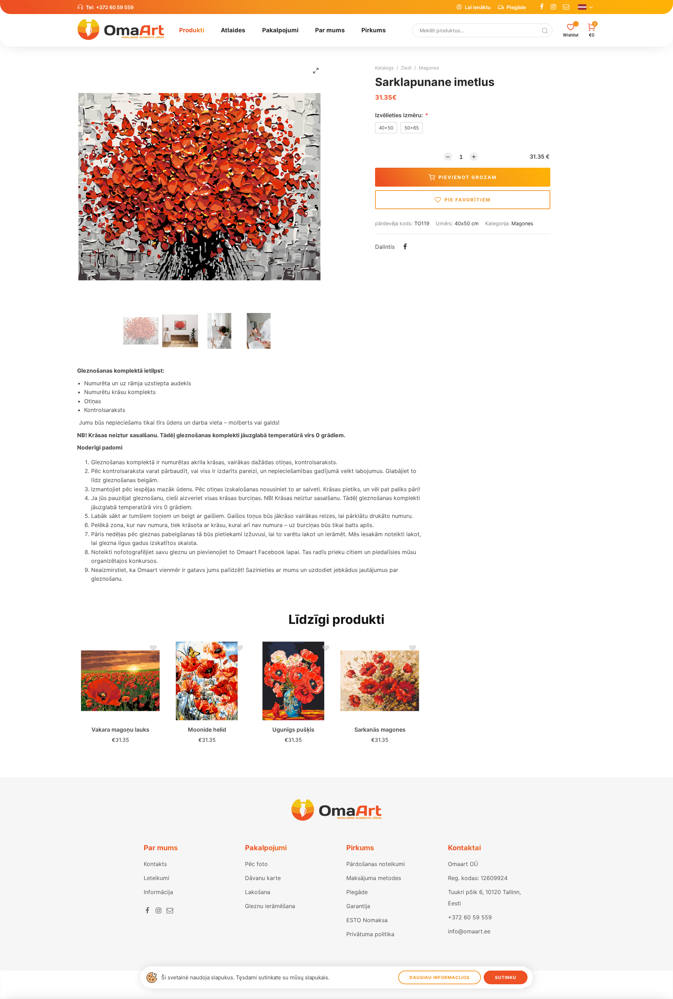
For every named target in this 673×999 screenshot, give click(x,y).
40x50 (386, 128)
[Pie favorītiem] (151, 650)
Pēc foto (256, 863)
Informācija (158, 891)
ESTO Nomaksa (367, 920)
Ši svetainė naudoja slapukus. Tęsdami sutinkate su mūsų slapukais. (245, 977)
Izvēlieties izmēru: (401, 115)
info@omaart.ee (469, 931)
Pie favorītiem (467, 199)
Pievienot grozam (468, 177)
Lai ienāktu (478, 7)
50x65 (412, 128)
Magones (429, 68)
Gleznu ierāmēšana (270, 906)
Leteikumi (156, 877)
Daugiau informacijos (439, 977)
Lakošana (257, 891)
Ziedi (406, 68)
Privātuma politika (370, 934)
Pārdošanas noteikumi (375, 863)
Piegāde (516, 7)
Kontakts (155, 863)
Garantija (358, 906)
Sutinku (505, 977)
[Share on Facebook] (405, 247)
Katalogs (384, 68)
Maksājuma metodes (373, 877)
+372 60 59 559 (115, 7)
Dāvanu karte (263, 877)
